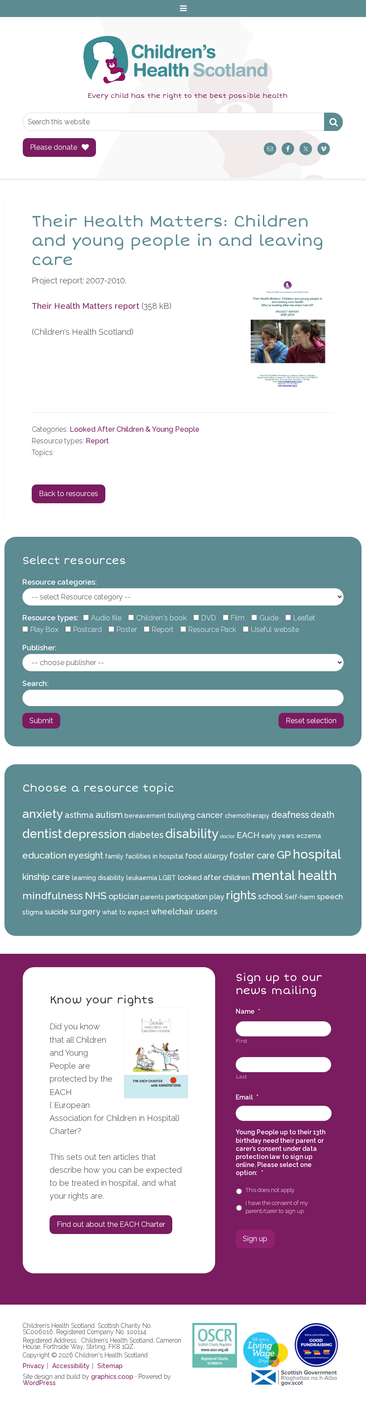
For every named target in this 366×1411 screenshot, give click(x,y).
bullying (181, 815)
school (270, 896)
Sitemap (110, 1365)
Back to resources (68, 493)
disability (191, 833)
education (44, 855)
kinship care (46, 877)
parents (152, 897)
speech (330, 897)
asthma (79, 815)
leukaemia (141, 877)
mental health (294, 875)
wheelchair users (184, 911)
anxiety (42, 814)
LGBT (167, 877)
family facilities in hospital (144, 856)
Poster (126, 629)
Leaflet (304, 618)
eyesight (85, 855)
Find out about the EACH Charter (111, 1224)
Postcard (87, 629)
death (322, 814)
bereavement (145, 815)
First (242, 1041)
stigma (32, 912)
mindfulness (52, 895)
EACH (248, 835)
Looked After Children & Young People (135, 429)
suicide (56, 912)
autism (109, 814)
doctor (227, 836)
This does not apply (270, 1190)
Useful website (275, 629)
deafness (290, 814)
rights (241, 895)
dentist (42, 833)
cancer (209, 815)
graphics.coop (112, 1376)
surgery (85, 911)
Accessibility (71, 1365)
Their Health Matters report (85, 306)
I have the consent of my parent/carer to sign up (276, 1207)
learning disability (98, 877)
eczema (308, 835)
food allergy (206, 856)
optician (123, 896)
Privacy (34, 1365)
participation (187, 897)
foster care (252, 855)
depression (95, 834)
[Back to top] (341, 1385)
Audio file (106, 618)
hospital (317, 854)
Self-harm (300, 897)
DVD (208, 618)
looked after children (214, 877)
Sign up (255, 1238)
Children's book (161, 618)
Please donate (53, 147)
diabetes (145, 835)
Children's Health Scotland (174, 59)
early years (278, 835)
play (216, 897)
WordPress (39, 1382)
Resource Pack (212, 629)
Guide (269, 618)
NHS (96, 895)
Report (97, 441)
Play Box (44, 629)
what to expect (125, 912)
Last (241, 1077)
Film (238, 618)
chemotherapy (247, 815)
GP (284, 854)
